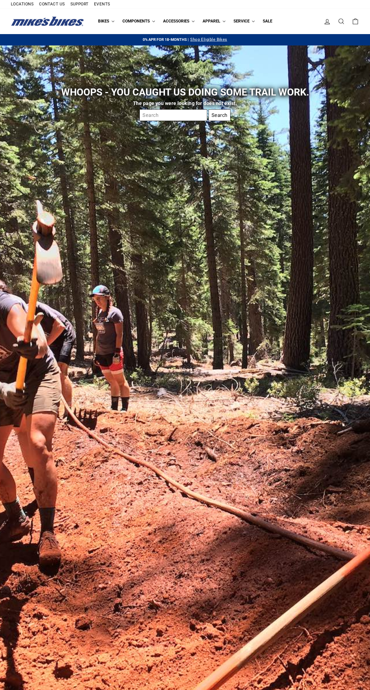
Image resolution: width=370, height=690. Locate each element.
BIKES (104, 21)
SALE (267, 21)
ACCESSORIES (176, 21)
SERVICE (242, 21)
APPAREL (212, 21)
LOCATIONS (22, 4)
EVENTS (102, 4)
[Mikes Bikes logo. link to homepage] (47, 21)
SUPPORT (79, 4)
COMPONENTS (136, 21)
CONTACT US (52, 4)
